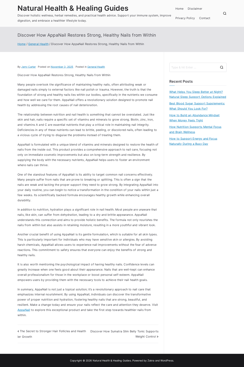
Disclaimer (195, 8)
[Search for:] (198, 67)
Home (179, 8)
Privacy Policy (185, 18)
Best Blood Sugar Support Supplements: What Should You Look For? (197, 106)
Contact (204, 18)
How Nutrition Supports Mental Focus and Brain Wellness (195, 129)
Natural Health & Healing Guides (73, 8)
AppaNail (24, 310)
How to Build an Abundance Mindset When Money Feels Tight (194, 117)
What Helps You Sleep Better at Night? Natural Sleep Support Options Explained (197, 94)
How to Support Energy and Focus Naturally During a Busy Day (193, 141)
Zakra (151, 360)
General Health (96, 66)
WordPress (166, 360)
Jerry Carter (28, 66)
